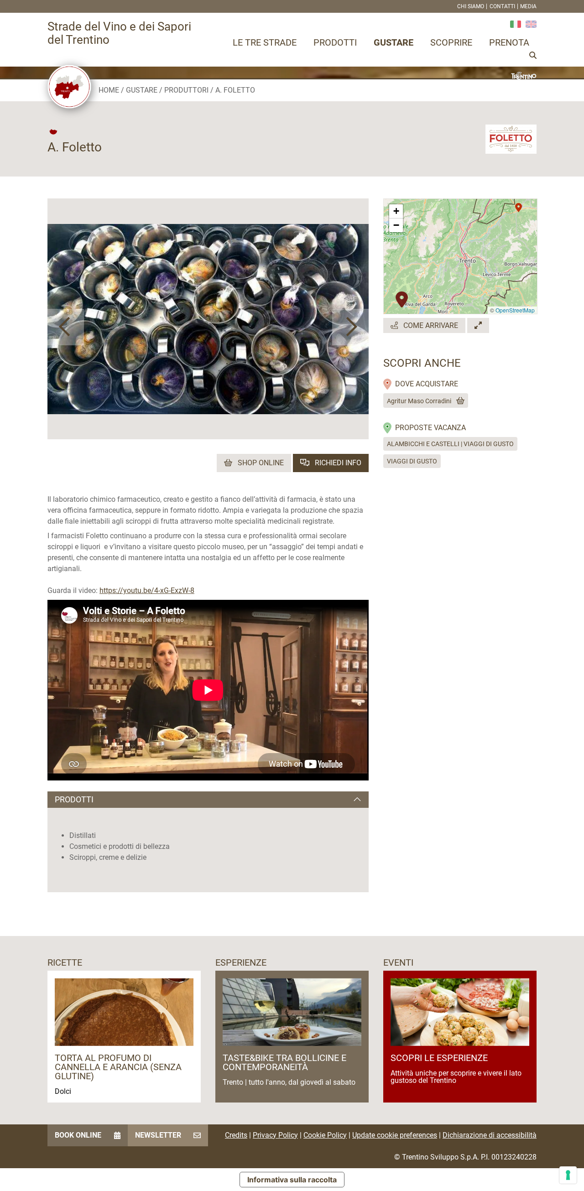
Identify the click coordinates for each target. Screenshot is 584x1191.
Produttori (186, 90)
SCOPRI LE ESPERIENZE (439, 1057)
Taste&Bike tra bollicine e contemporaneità (284, 1062)
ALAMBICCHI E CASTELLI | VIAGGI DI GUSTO (450, 443)
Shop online (260, 462)
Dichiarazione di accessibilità (490, 1135)
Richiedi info (337, 462)
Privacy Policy (275, 1135)
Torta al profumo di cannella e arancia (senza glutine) (118, 1067)
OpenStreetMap (515, 310)
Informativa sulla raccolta (292, 1179)
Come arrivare (430, 325)
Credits (236, 1135)
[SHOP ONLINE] (458, 401)
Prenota (509, 42)
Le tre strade (265, 42)
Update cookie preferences (394, 1135)
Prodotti (335, 42)
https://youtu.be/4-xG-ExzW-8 (146, 590)
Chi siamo (470, 6)
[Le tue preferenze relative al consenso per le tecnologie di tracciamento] (568, 1175)
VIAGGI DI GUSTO (412, 461)
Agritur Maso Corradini (419, 401)
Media (528, 6)
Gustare (393, 42)
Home (109, 90)
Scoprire (451, 42)
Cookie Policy (325, 1135)
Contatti (502, 6)
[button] (65, 327)
